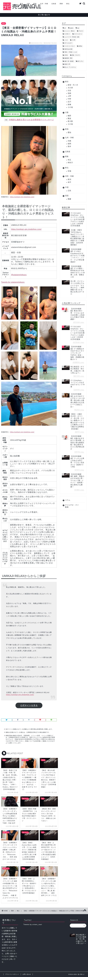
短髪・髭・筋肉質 (68, 61)
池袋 (69, 93)
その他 (70, 107)
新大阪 (70, 121)
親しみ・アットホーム (70, 67)
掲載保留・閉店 (68, 58)
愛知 (69, 132)
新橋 (69, 104)
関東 (61, 3)
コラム (67, 500)
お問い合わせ (27, 974)
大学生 (66, 55)
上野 (69, 96)
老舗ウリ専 (67, 64)
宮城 (69, 171)
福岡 (69, 144)
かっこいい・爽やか (69, 31)
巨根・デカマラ (76, 55)
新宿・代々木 (73, 85)
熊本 (69, 146)
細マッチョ (80, 61)
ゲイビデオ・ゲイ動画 (72, 506)
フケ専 (73, 40)
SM (78, 28)
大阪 (28, 3)
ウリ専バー (67, 34)
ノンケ (66, 40)
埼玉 (69, 160)
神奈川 (70, 162)
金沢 (69, 182)
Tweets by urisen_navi (32, 924)
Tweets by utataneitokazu (13, 282)
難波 (69, 118)
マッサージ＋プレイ (69, 46)
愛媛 (69, 199)
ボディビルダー (68, 43)
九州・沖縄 (44, 3)
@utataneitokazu (19, 275)
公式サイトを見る (29, 705)
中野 (69, 99)
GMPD (71, 28)
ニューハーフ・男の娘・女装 (71, 37)
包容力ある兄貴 (68, 49)
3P (65, 28)
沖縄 (69, 141)
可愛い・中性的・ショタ (70, 52)
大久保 (70, 88)
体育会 (80, 46)
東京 (21, 3)
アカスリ (81, 31)
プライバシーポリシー (12, 974)
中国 (33, 8)
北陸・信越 (24, 8)
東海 (35, 3)
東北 (68, 3)
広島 (69, 191)
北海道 (53, 3)
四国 (39, 8)
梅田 (69, 116)
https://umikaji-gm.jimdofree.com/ (22, 197)
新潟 (69, 179)
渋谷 (69, 90)
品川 (69, 102)
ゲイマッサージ (78, 34)
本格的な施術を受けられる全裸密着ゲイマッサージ (31, 120)
